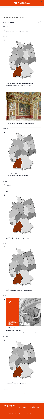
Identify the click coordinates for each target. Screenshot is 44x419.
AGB (19, 413)
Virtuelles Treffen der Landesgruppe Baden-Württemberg (19, 238)
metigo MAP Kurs (10, 186)
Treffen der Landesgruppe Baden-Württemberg (17, 175)
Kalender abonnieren (21, 393)
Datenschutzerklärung (13, 413)
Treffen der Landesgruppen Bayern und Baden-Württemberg (20, 123)
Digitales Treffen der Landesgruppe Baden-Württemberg (19, 290)
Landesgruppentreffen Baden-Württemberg (16, 383)
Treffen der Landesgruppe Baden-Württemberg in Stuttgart (19, 83)
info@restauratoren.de (36, 406)
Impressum (6, 413)
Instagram (37, 413)
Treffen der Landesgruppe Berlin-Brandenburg (17, 31)
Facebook (32, 413)
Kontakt (27, 413)
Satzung (23, 413)
